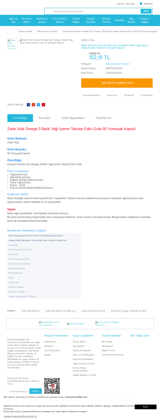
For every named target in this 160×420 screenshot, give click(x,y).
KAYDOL (36, 391)
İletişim (47, 355)
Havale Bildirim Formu (113, 355)
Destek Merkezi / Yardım (84, 375)
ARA (146, 11)
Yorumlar (44, 118)
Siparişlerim (78, 346)
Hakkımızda (50, 342)
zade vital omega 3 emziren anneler (128, 311)
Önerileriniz (103, 118)
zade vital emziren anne (93, 311)
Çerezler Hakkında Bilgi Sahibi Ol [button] (20, 416)
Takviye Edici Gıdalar (118, 64)
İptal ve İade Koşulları (84, 355)
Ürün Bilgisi (20, 118)
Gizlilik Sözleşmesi (82, 350)
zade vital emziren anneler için (60, 311)
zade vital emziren (31, 311)
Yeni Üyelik (107, 342)
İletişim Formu (108, 350)
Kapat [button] (145, 407)
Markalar (48, 346)
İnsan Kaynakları (52, 350)
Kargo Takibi (79, 342)
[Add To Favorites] (90, 95)
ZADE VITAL (88, 40)
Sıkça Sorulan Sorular (84, 364)
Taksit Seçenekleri (73, 118)
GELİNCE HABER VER (117, 83)
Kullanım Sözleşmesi (83, 359)
